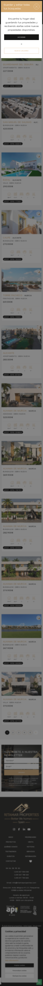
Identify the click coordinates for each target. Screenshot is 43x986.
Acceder (21, 37)
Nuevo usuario (21, 51)
